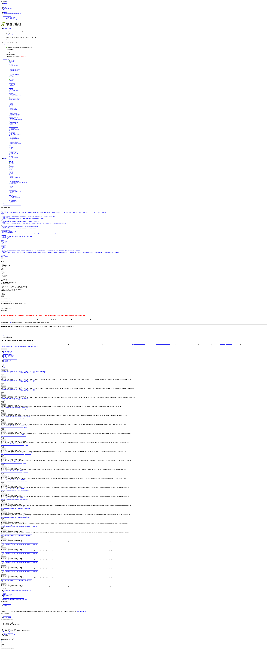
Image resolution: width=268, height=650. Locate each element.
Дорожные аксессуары (7, 232)
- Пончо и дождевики (108, 252)
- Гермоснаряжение (63, 252)
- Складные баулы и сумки (26, 250)
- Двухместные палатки (19, 212)
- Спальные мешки (20, 252)
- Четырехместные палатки (43, 212)
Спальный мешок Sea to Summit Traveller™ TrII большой (14, 481)
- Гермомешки (4, 231)
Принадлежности (6, 237)
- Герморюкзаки (38, 216)
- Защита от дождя (31, 228)
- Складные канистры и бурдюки (15, 226)
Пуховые (3, 346)
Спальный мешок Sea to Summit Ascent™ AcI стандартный (14, 409)
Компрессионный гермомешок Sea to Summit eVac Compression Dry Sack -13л (19, 526)
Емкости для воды (6, 225)
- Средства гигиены (18, 236)
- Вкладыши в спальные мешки (23, 218)
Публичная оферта (7, 596)
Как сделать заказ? (7, 594)
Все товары (6, 59)
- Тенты (104, 212)
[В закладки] (6, 476)
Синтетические (8, 346)
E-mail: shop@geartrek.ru (9, 631)
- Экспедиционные (5, 216)
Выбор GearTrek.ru (5, 256)
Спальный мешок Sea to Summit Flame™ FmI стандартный (14, 445)
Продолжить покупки (5, 648)
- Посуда (55, 252)
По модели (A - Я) (7, 360)
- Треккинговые (14, 216)
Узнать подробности (5, 305)
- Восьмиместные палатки (81, 212)
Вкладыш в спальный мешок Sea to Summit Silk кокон (13, 436)
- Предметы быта (98, 252)
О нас (4, 7)
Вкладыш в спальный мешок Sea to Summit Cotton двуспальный (16, 454)
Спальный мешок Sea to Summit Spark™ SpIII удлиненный (14, 472)
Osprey (3, 248)
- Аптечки (3, 236)
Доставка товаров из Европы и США (12, 13)
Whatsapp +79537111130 (9, 634)
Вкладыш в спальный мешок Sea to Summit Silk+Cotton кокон (15, 508)
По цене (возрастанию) (8, 355)
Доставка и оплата (7, 8)
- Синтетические (10, 218)
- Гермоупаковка (12, 231)
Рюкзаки (4, 214)
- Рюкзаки (3, 245)
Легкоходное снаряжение (9, 203)
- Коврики (44, 252)
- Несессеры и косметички (18, 233)
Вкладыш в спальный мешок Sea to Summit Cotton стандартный (16, 535)
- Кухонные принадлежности (59, 223)
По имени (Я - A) (7, 354)
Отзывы (5, 11)
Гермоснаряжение (6, 230)
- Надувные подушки (6, 233)
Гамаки (2, 213)
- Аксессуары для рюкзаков (13, 250)
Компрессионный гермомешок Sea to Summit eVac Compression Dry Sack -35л (19, 544)
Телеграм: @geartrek (8, 633)
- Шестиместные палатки (68, 212)
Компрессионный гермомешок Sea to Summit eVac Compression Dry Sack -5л (19, 562)
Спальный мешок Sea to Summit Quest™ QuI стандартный (14, 499)
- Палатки (3, 242)
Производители (7, 604)
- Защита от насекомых (21, 228)
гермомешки (229, 344)
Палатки (4, 211)
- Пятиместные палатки (56, 212)
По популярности (7, 351)
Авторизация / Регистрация (12, 17)
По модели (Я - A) (7, 361)
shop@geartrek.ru (10, 34)
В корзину (3, 376)
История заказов (7, 617)
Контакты (5, 12)
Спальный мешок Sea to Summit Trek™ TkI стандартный (14, 427)
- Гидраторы (4, 226)
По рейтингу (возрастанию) (10, 359)
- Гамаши (3, 228)
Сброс (2, 296)
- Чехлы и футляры (38, 233)
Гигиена (4, 235)
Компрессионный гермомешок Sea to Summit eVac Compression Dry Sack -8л (19, 553)
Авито (10, 322)
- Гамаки (13, 252)
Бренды (5, 158)
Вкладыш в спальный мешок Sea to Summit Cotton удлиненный (16, 580)
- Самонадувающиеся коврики (8, 221)
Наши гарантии (7, 595)
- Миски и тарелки (25, 223)
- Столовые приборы (46, 223)
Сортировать (3, 349)
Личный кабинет (7, 616)
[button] (8, 44)
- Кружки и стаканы (35, 223)
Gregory (4, 243)
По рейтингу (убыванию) (9, 357)
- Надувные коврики (21, 221)
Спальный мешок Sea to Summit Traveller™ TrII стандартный (15, 490)
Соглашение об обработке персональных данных (15, 599)
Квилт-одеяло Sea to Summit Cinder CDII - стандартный (14, 399)
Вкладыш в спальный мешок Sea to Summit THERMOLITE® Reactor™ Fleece (19, 390)
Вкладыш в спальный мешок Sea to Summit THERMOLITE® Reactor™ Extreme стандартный (23, 372)
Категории (5, 3)
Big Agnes (4, 241)
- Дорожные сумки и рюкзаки (77, 233)
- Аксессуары (51, 216)
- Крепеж (3, 238)
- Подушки (29, 221)
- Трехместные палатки (31, 212)
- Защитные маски (10, 228)
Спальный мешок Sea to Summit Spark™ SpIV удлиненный (15, 418)
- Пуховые (3, 218)
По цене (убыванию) (8, 356)
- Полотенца (9, 236)
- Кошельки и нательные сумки (62, 233)
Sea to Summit (5, 251)
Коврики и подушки (7, 219)
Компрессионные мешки (32, 346)
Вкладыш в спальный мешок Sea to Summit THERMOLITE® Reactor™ (17, 381)
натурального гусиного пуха (138, 344)
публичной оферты (81, 611)
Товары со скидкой (7, 605)
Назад (2, 644)
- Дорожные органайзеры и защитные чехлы (69, 250)
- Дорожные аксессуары (87, 252)
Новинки (3, 255)
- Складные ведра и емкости (31, 226)
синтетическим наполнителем (163, 344)
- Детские (45, 216)
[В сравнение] (8, 476)
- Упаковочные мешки (48, 233)
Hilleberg (4, 246)
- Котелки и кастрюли (15, 223)
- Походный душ (27, 236)
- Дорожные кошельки (39, 250)
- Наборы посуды (5, 223)
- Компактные (30, 216)
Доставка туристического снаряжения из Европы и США (17, 590)
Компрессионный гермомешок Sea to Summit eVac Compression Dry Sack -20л (19, 571)
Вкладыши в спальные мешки (19, 346)
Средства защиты (6, 227)
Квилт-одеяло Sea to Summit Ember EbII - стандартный (13, 463)
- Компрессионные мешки (37, 218)
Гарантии (5, 9)
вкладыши (222, 344)
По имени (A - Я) (7, 352)
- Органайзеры (29, 233)
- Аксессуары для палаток (95, 212)
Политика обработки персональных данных (13, 598)
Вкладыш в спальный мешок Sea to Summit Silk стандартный (15, 517)
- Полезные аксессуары (11, 238)
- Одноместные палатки (7, 212)
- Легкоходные (23, 216)
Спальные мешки (6, 217)
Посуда (3, 222)
